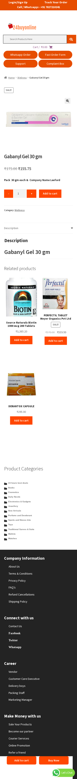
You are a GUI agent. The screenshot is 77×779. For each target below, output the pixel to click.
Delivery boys (17, 686)
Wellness (22, 77)
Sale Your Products (20, 724)
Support (20, 63)
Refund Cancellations (21, 594)
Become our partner (21, 731)
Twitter (13, 640)
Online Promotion (19, 745)
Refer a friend (17, 752)
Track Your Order (55, 2)
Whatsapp (15, 647)
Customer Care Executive (24, 679)
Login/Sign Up (18, 2)
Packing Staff (16, 693)
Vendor (13, 672)
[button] (67, 101)
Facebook (15, 633)
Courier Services (19, 738)
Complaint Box (55, 63)
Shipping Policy (18, 601)
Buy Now (53, 760)
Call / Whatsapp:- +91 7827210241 (38, 7)
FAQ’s (12, 587)
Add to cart (50, 193)
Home (11, 77)
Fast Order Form (55, 55)
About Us (14, 566)
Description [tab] (11, 228)
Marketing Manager (20, 700)
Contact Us (15, 626)
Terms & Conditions (20, 573)
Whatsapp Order (20, 55)
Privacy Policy (17, 580)
